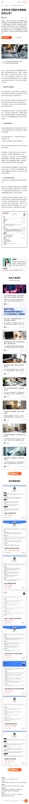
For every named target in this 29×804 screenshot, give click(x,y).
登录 (19, 2)
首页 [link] (2, 5)
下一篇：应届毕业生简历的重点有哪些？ (10, 63)
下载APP (25, 2)
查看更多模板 (14, 769)
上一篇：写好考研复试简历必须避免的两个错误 (11, 61)
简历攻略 (6, 5)
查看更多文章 (14, 473)
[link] (6, 5)
